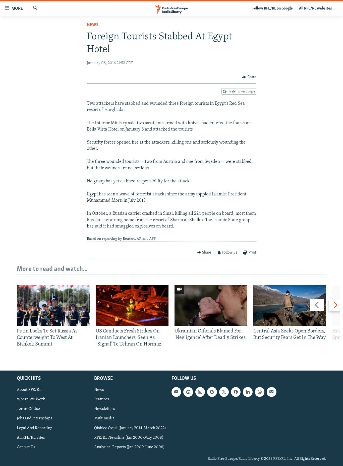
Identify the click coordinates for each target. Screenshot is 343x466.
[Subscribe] (271, 392)
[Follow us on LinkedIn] (247, 392)
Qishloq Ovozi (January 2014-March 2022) (130, 428)
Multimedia (104, 418)
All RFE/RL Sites (31, 437)
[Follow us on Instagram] (200, 392)
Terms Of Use (28, 409)
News (92, 25)
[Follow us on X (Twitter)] (224, 392)
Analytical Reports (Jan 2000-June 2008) (129, 447)
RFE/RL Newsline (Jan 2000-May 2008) (128, 437)
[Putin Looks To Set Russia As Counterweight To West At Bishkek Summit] (53, 305)
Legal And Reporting (34, 428)
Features (101, 399)
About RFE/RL (29, 390)
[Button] (249, 77)
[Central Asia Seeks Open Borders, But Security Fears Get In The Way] (289, 305)
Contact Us (26, 447)
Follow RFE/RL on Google (272, 9)
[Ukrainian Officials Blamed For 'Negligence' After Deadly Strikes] (211, 305)
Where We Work (31, 399)
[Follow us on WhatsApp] (259, 392)
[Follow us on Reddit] (188, 392)
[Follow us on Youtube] (176, 392)
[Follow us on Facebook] (236, 392)
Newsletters (104, 409)
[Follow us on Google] (212, 392)
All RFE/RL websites (315, 9)
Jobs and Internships (34, 418)
